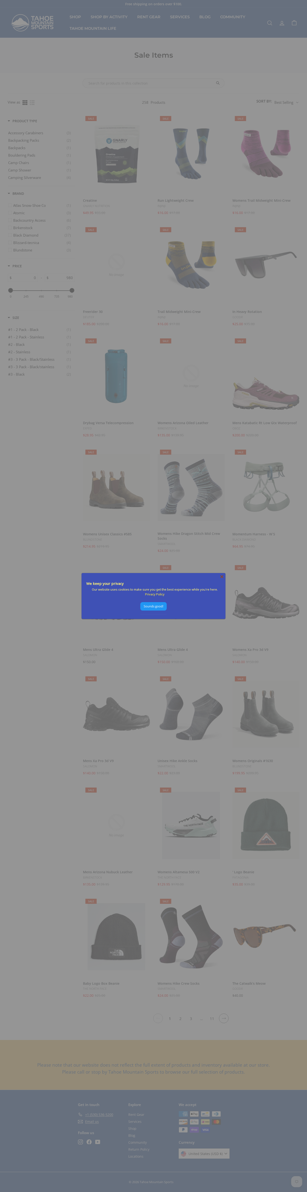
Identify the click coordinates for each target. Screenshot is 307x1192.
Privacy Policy (155, 594)
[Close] (221, 576)
